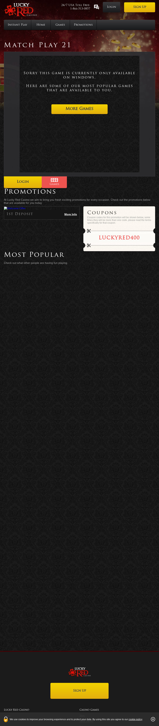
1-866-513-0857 (80, 8)
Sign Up (139, 7)
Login (111, 7)
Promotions (83, 25)
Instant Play (17, 25)
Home (40, 25)
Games (60, 25)
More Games (79, 109)
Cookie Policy (135, 719)
